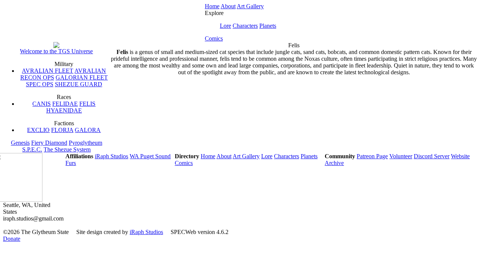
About (228, 6)
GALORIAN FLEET (82, 77)
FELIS (87, 103)
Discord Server (431, 156)
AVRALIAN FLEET (47, 71)
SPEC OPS (39, 84)
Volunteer (400, 156)
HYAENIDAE (64, 110)
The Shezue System (67, 149)
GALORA (88, 130)
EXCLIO (38, 130)
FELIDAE (65, 103)
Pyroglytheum (85, 143)
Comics (214, 38)
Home (212, 6)
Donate (11, 239)
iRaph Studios (111, 156)
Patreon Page (372, 156)
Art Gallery (250, 6)
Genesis (20, 143)
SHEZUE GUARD (78, 84)
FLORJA (62, 130)
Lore (225, 25)
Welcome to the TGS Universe (56, 51)
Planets (267, 25)
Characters (245, 25)
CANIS (41, 103)
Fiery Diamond (49, 143)
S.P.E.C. (32, 149)
